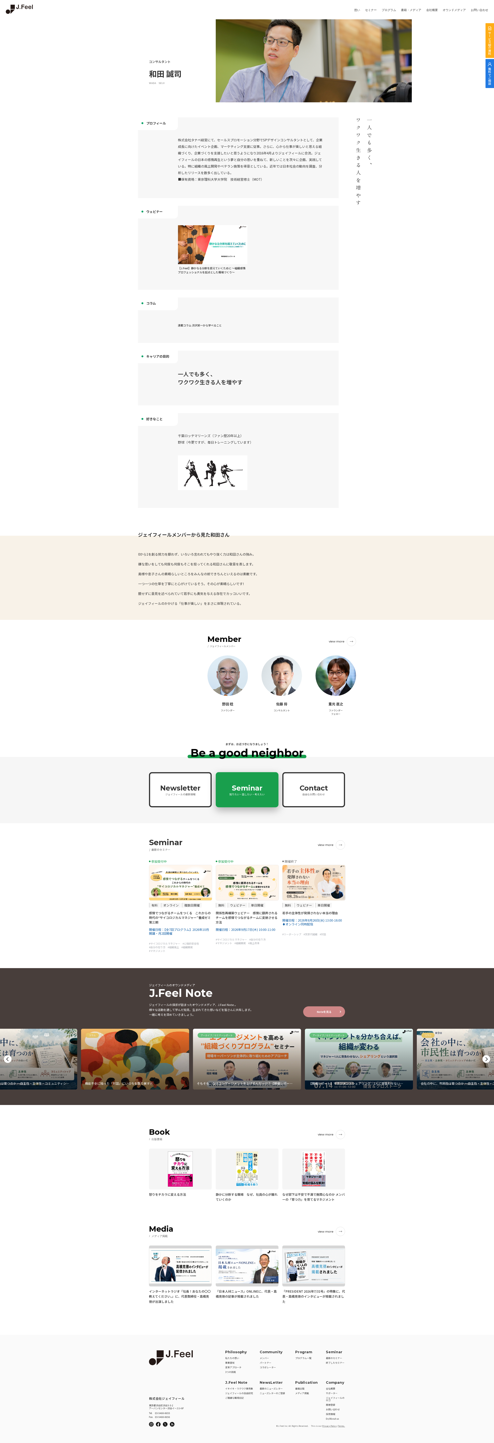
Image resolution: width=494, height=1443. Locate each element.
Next (486, 1059)
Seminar (247, 790)
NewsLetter (271, 1382)
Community (271, 1352)
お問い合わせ (479, 10)
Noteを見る (324, 1012)
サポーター (332, 1393)
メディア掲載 (302, 1393)
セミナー (371, 10)
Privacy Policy (329, 1425)
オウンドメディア (454, 10)
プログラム (389, 10)
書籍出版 (300, 1388)
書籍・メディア (411, 10)
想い (357, 10)
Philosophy (236, 1352)
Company (335, 1382)
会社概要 (432, 10)
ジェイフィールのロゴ (335, 1399)
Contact (314, 790)
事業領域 (229, 1362)
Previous (8, 1059)
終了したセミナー (335, 1362)
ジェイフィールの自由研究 (239, 1393)
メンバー (264, 1358)
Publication (306, 1382)
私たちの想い (232, 1358)
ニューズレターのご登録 (272, 1393)
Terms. (341, 1425)
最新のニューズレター (271, 1388)
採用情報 (330, 1414)
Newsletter (180, 790)
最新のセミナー (334, 1358)
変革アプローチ (233, 1367)
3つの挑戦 (230, 1372)
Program (303, 1352)
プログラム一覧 (303, 1358)
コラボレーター (268, 1367)
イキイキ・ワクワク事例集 (239, 1388)
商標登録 (330, 1404)
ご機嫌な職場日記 (234, 1397)
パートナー (265, 1362)
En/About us (332, 1418)
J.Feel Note (236, 1382)
